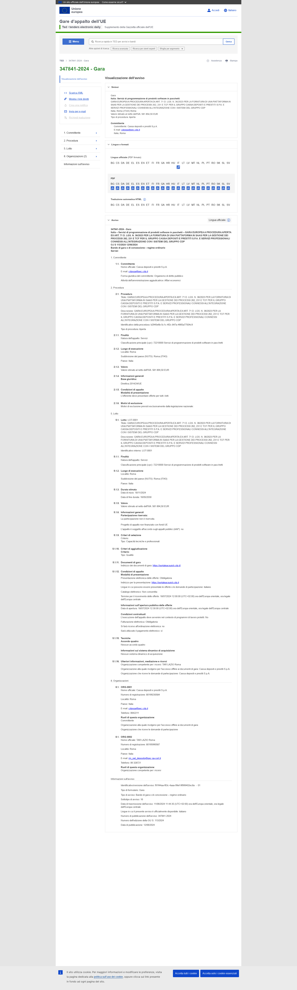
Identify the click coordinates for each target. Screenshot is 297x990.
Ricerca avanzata (120, 48)
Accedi (215, 10)
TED (62, 60)
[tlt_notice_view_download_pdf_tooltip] (112, 188)
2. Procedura (71, 140)
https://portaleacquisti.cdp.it (165, 582)
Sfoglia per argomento (170, 48)
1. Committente (72, 132)
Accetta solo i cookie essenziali (219, 973)
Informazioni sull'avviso (76, 164)
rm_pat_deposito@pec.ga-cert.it (145, 758)
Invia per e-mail (77, 111)
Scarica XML (76, 93)
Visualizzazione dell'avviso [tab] (74, 79)
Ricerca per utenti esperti (144, 48)
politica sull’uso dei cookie (108, 976)
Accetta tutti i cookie (186, 973)
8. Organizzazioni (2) (75, 156)
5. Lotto (68, 148)
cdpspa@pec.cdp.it (130, 130)
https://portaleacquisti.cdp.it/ (167, 565)
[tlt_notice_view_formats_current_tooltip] (228, 220)
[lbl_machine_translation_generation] (144, 199)
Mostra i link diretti (79, 99)
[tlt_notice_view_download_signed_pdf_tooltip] (178, 167)
